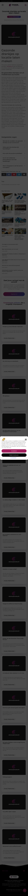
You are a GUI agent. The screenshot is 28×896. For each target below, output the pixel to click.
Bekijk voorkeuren (14, 455)
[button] (26, 439)
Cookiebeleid (13, 457)
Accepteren (14, 451)
